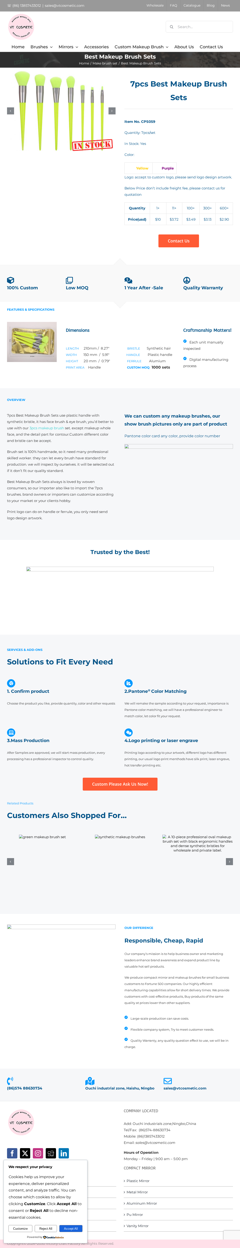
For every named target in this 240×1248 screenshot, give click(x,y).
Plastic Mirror (138, 1181)
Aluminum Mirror (142, 1203)
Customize (20, 1228)
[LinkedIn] (64, 1153)
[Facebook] (12, 1153)
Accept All (71, 1228)
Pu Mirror (135, 1214)
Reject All (45, 1228)
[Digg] (51, 1153)
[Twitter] (25, 1153)
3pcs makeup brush (47, 428)
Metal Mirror (137, 1192)
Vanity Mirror (138, 1226)
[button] (10, 110)
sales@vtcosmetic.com (64, 5)
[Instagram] (38, 1153)
